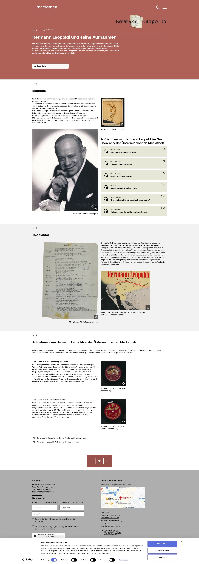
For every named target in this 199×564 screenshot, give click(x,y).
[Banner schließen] (181, 541)
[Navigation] (163, 7)
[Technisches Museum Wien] (111, 532)
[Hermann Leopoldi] (141, 21)
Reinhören (128, 151)
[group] (50, 66)
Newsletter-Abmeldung (110, 526)
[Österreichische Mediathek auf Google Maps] (123, 498)
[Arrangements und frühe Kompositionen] (106, 461)
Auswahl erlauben (162, 550)
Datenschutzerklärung (110, 518)
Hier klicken (50, 536)
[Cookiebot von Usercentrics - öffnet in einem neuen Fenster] (27, 560)
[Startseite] (44, 6)
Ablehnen (162, 557)
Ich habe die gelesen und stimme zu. (57, 527)
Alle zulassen (162, 544)
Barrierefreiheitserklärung (111, 520)
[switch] (74, 560)
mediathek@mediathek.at (43, 492)
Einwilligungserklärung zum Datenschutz (62, 526)
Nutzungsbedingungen (110, 515)
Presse (103, 523)
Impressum (105, 512)
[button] (158, 7)
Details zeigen (124, 560)
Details (143, 151)
